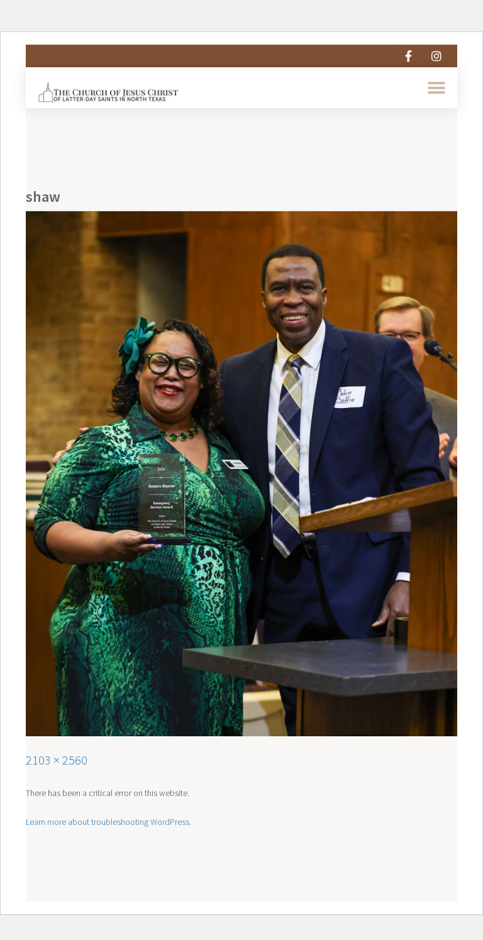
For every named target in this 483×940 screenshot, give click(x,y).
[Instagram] (436, 56)
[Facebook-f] (408, 56)
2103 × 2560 (56, 760)
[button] (437, 88)
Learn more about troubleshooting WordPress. (108, 821)
